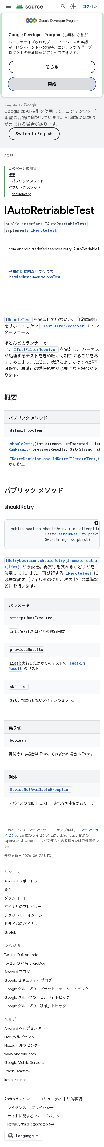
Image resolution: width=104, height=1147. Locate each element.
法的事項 (74, 1099)
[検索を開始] (63, 6)
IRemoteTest (44, 230)
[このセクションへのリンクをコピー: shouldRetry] (39, 507)
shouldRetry (22, 443)
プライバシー (42, 1107)
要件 (8, 889)
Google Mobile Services (24, 1062)
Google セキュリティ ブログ (28, 980)
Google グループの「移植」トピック (35, 1006)
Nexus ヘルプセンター (23, 1045)
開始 (52, 84)
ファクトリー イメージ (23, 915)
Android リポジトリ (21, 881)
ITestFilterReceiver (62, 326)
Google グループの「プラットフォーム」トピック (46, 988)
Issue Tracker (15, 1079)
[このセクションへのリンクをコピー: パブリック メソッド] (68, 491)
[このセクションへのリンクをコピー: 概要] (22, 398)
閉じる (52, 67)
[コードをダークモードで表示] (96, 523)
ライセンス (16, 1107)
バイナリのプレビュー (23, 906)
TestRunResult (70, 534)
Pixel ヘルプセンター (21, 1036)
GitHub (10, 932)
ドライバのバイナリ (21, 923)
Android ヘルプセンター (24, 1028)
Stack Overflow (17, 1071)
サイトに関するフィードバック (33, 1116)
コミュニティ (50, 1099)
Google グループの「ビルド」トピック (37, 997)
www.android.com (20, 1054)
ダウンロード (15, 898)
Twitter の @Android (21, 954)
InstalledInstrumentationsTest (35, 277)
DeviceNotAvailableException (40, 789)
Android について (19, 1099)
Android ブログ (17, 971)
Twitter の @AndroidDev (24, 963)
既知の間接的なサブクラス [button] (35, 274)
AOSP (8, 155)
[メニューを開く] (8, 6)
